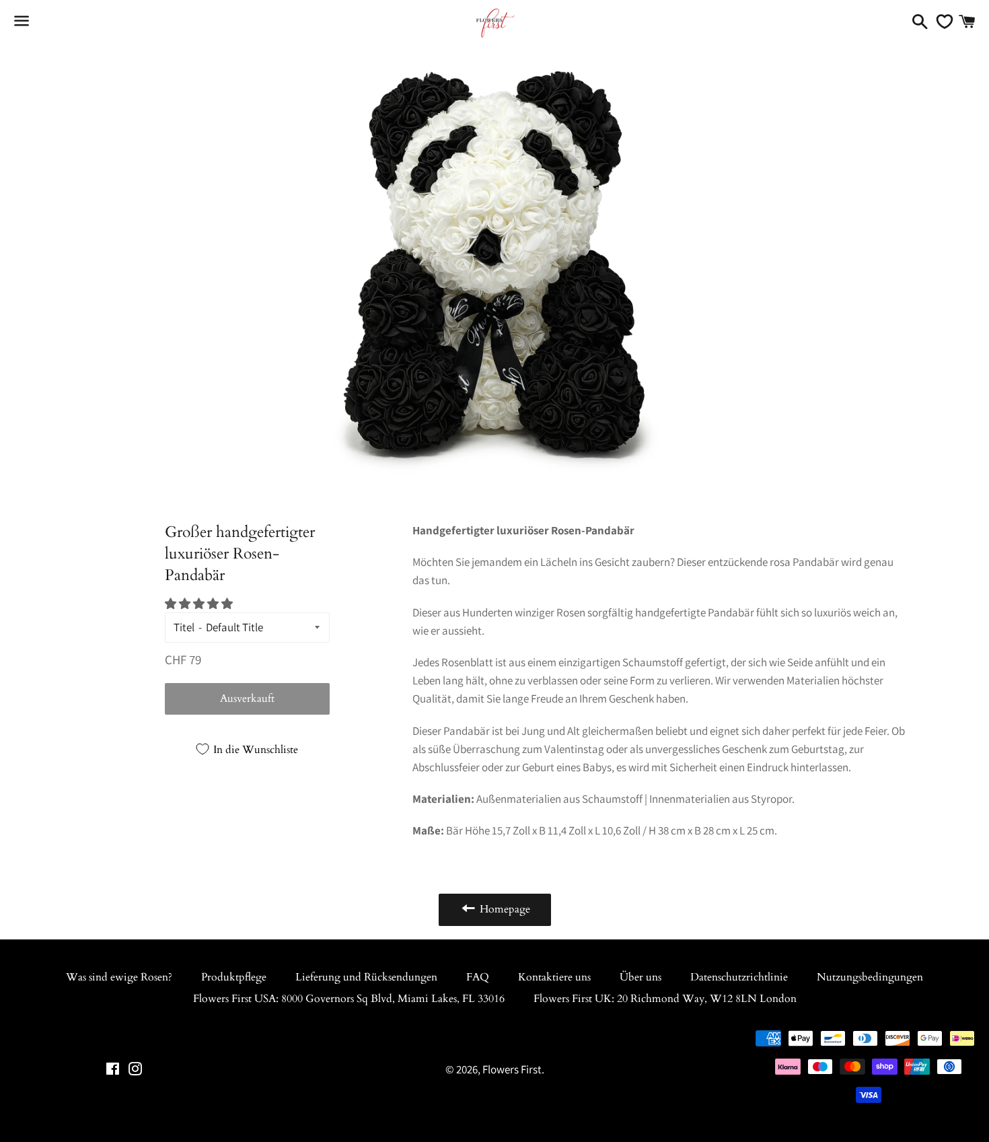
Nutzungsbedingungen (870, 977)
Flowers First (512, 1069)
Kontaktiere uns (554, 977)
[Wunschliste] (941, 21)
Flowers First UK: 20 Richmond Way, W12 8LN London (665, 998)
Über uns (640, 977)
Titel (184, 627)
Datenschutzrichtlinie (739, 977)
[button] (200, 603)
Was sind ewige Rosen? (119, 977)
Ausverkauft (247, 698)
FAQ (477, 977)
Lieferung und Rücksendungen (366, 977)
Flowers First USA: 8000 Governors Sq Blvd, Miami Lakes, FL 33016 (349, 998)
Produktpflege (233, 977)
